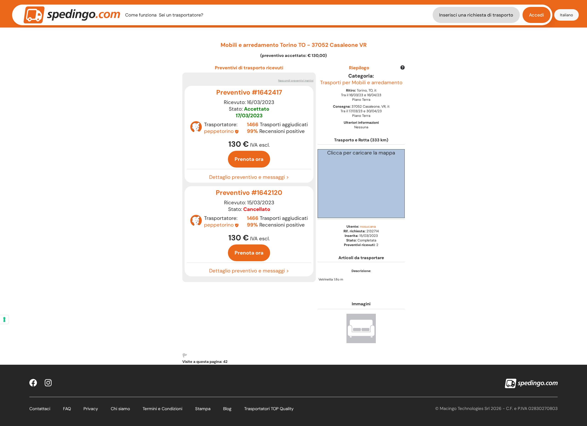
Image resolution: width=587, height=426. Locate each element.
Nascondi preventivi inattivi (295, 80)
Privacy (90, 409)
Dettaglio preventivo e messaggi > (249, 177)
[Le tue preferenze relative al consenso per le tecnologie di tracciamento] (4, 319)
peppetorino (219, 131)
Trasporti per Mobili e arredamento (361, 82)
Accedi (536, 15)
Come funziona (141, 15)
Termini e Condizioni (162, 409)
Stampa (202, 409)
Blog (227, 409)
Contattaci (39, 409)
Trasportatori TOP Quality (269, 409)
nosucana (368, 226)
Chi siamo (120, 409)
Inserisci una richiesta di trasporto (476, 15)
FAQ (67, 409)
